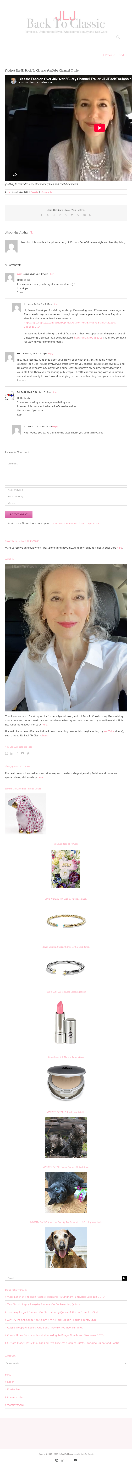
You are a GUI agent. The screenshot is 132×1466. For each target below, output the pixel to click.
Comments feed (16, 1397)
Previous (110, 55)
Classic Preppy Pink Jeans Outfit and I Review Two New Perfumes (45, 1327)
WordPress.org (15, 1404)
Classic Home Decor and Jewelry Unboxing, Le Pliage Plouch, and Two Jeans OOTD (55, 1335)
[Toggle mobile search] (118, 37)
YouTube (109, 731)
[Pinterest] (27, 753)
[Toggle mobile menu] (125, 37)
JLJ (9, 192)
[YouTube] (22, 753)
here (119, 547)
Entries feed (14, 1389)
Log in (10, 1381)
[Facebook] (17, 753)
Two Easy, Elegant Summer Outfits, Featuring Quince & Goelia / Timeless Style (53, 1312)
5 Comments (46, 192)
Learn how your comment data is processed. (76, 523)
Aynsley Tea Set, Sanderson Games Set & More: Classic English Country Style (51, 1319)
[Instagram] (6, 753)
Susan (19, 274)
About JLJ (34, 192)
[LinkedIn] (11, 753)
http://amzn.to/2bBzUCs (88, 337)
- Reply (51, 274)
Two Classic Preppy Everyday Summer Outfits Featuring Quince (43, 1304)
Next (121, 55)
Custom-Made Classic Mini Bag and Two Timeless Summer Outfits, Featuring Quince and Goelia (63, 1343)
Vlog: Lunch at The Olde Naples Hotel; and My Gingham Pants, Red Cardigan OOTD (55, 1296)
